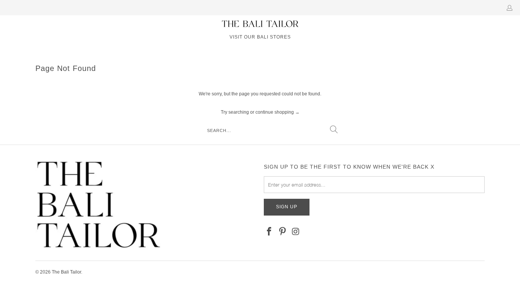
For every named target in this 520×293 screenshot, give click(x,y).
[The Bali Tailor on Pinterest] (283, 232)
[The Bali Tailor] (260, 24)
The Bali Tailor (66, 272)
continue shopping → (277, 112)
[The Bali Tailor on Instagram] (295, 232)
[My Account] (511, 7)
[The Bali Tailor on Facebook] (269, 232)
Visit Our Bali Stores (260, 37)
